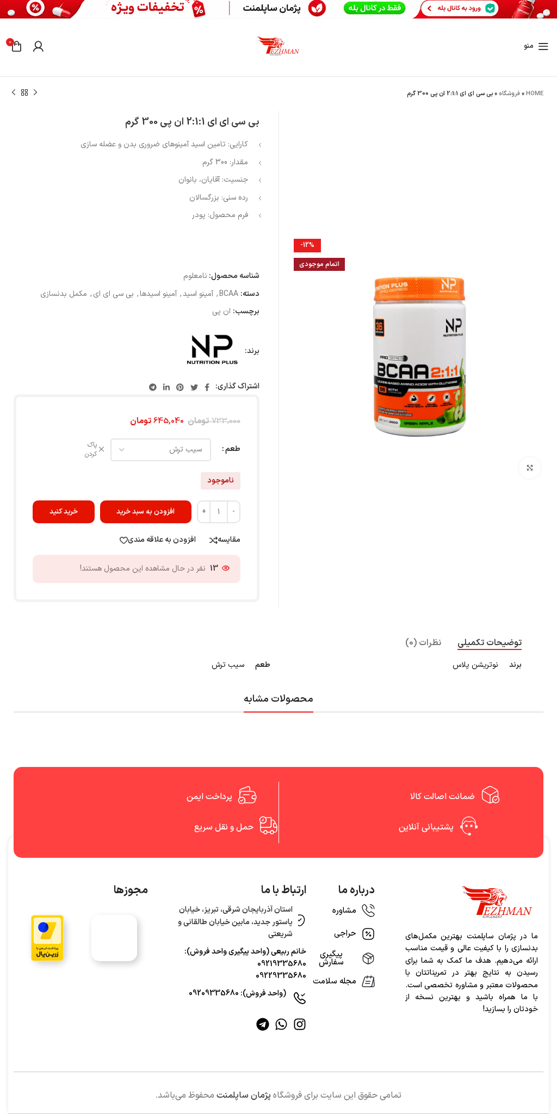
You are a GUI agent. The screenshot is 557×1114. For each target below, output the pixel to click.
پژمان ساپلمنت (243, 1095)
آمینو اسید (198, 294)
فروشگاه (509, 93)
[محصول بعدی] (13, 93)
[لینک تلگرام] (153, 387)
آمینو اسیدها (158, 294)
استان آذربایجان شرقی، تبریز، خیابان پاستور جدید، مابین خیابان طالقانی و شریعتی (235, 922)
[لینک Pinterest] (180, 387)
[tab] (489, 643)
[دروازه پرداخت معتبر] (47, 938)
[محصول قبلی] (35, 93)
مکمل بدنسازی (63, 294)
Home (534, 93)
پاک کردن (91, 450)
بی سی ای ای (113, 294)
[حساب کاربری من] (38, 46)
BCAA (228, 294)
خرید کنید (63, 511)
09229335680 (281, 976)
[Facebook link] (207, 387)
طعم (232, 449)
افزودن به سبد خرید (145, 511)
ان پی (221, 311)
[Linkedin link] (166, 387)
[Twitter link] (194, 387)
